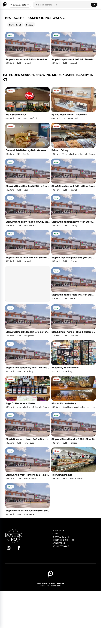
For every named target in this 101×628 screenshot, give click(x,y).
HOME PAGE (58, 530)
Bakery (29, 25)
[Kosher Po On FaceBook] (18, 548)
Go (94, 5)
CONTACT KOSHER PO (63, 539)
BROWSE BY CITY (60, 536)
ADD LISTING (58, 543)
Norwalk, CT (15, 25)
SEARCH (56, 533)
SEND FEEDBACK (60, 546)
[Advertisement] (27, 283)
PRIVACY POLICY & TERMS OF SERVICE (50, 583)
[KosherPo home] (5, 5)
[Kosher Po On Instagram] (8, 548)
